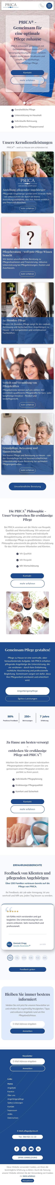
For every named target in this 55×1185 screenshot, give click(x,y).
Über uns (11, 1095)
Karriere (10, 1091)
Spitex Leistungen (27, 698)
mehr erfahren (27, 80)
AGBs (9, 1114)
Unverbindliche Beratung (27, 486)
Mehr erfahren (29, 1176)
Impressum (12, 1110)
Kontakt (27, 72)
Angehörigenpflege (27, 691)
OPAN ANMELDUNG (27, 1157)
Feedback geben (27, 969)
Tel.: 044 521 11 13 (27, 1137)
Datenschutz (12, 1118)
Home (10, 1084)
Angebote (11, 1088)
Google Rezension (21, 945)
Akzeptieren (27, 1180)
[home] (11, 6)
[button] (49, 6)
